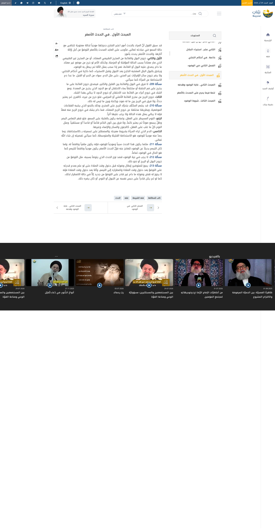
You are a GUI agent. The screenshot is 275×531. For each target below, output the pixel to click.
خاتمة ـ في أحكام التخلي (201, 57)
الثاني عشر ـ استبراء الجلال (200, 49)
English (63, 3)
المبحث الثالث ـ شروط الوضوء (199, 101)
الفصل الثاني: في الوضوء (201, 65)
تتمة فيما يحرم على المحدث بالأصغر (196, 93)
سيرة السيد (88, 15)
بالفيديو (214, 256)
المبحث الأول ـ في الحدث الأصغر (197, 75)
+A (56, 49)
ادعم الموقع (5, 2)
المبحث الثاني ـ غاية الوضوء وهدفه (196, 85)
